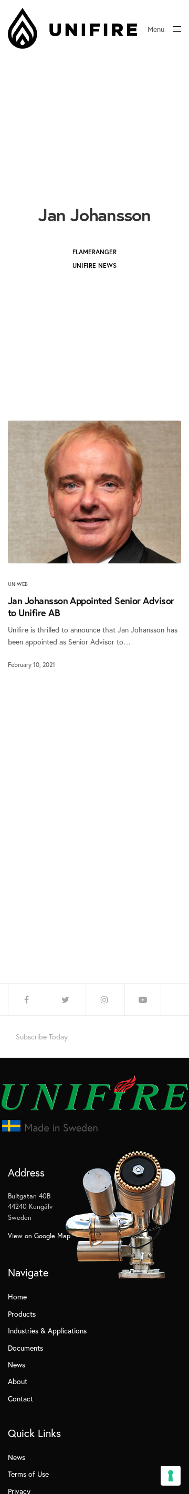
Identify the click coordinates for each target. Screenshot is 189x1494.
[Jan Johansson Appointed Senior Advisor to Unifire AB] (94, 492)
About (17, 1381)
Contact (20, 1399)
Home (17, 1296)
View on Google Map (39, 1235)
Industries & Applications (47, 1330)
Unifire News (94, 265)
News (16, 1365)
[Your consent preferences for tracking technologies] (171, 1476)
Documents (25, 1348)
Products (22, 1314)
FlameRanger (94, 252)
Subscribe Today (42, 1036)
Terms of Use (28, 1474)
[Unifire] (72, 28)
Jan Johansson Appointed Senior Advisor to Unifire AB (91, 607)
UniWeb (18, 584)
